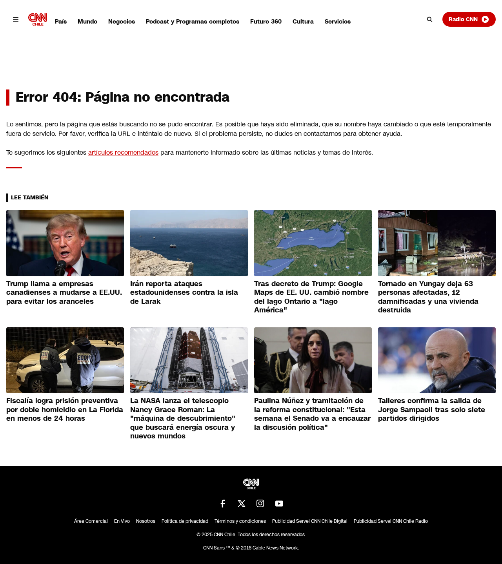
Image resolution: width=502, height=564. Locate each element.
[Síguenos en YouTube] (279, 503)
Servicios (338, 21)
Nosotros (145, 521)
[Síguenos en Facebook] (222, 503)
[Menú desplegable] (15, 19)
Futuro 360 (266, 21)
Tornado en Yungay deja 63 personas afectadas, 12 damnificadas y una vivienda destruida (428, 297)
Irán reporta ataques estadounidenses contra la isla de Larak (184, 293)
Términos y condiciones (240, 521)
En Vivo (122, 521)
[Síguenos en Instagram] (260, 503)
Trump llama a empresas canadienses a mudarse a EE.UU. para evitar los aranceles (64, 293)
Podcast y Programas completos (192, 21)
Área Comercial (91, 521)
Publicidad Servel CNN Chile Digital (309, 521)
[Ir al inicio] (37, 19)
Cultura (303, 21)
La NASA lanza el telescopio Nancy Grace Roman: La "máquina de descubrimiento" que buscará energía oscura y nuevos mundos (182, 418)
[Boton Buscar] (429, 19)
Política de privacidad (185, 521)
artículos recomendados (123, 152)
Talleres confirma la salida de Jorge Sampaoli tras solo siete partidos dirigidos (431, 409)
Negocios (121, 21)
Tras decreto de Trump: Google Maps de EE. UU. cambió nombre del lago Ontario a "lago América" (311, 297)
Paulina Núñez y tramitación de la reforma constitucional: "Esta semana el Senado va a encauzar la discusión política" (312, 414)
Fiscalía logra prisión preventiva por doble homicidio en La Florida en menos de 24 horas (64, 409)
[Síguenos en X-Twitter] (241, 503)
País (61, 21)
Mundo (87, 21)
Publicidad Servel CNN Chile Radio (391, 521)
